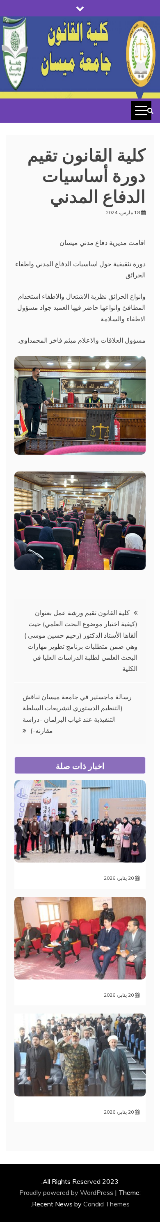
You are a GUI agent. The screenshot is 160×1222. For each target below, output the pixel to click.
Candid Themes (106, 1204)
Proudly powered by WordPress (67, 1192)
